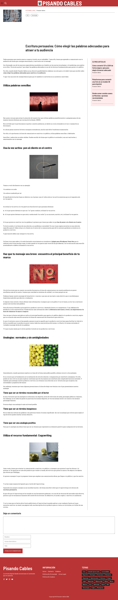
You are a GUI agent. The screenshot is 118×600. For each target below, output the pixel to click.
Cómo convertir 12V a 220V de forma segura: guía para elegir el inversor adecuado (102, 67)
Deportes (85, 575)
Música (85, 584)
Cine (84, 571)
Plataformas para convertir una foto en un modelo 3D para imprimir (101, 81)
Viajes (93, 587)
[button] (5, 3)
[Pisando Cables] (40, 3)
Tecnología (34, 15)
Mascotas (91, 581)
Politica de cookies (49, 577)
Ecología (92, 575)
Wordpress (100, 587)
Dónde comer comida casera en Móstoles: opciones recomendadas (102, 95)
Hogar (109, 578)
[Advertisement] (70, 30)
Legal (84, 581)
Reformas (96, 584)
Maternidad (99, 581)
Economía (100, 575)
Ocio (90, 584)
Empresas (86, 578)
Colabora (58, 571)
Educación (108, 575)
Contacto (51, 571)
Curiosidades (105, 571)
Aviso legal (62, 574)
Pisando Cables (62, 3)
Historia (102, 578)
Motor (112, 581)
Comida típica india (93, 571)
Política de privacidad (50, 574)
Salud (103, 584)
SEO (28, 15)
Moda (106, 581)
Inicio (44, 571)
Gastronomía (94, 578)
